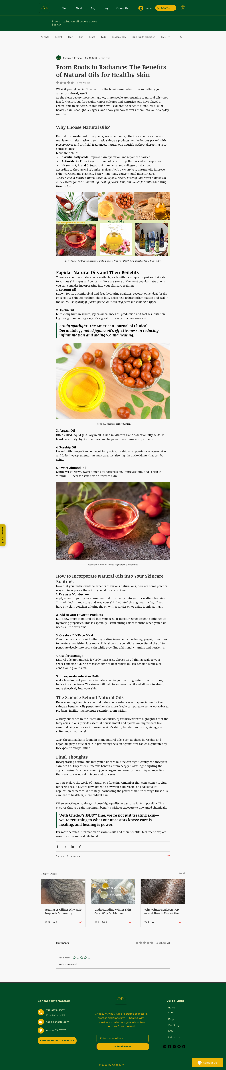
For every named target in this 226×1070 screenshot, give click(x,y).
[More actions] (168, 58)
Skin (81, 37)
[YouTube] (179, 1046)
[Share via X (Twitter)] (65, 846)
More (164, 37)
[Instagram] (164, 1046)
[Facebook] (169, 1046)
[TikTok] (183, 1046)
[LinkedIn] (174, 1046)
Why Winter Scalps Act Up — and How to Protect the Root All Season (161, 911)
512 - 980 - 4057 (55, 1015)
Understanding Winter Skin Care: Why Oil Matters (113, 911)
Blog (171, 1019)
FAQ (170, 1030)
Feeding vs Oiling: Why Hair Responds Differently (63, 911)
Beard (92, 37)
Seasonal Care (119, 37)
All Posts (45, 37)
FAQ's (103, 37)
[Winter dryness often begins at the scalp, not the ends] (163, 891)
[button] (183, 7)
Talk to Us (174, 1037)
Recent (58, 37)
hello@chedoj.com (57, 1021)
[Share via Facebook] (57, 846)
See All (182, 873)
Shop (171, 1012)
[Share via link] (80, 846)
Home (172, 1007)
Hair (70, 37)
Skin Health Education (144, 37)
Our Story (174, 1025)
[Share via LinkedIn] (72, 846)
